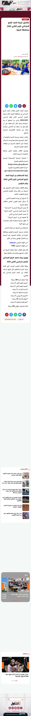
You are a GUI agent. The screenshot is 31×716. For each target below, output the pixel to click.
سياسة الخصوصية (15, 711)
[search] (1, 9)
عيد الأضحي (20, 319)
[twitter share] (15, 106)
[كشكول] (15, 703)
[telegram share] (7, 106)
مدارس (25, 19)
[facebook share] (20, 106)
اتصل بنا (8, 711)
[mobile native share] (7, 314)
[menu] (29, 9)
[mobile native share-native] (24, 106)
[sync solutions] (22, 714)
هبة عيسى (24, 54)
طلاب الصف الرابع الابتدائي (10, 319)
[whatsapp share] (11, 106)
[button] (17, 600)
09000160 (13, 242)
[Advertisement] (14, 41)
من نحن (22, 711)
